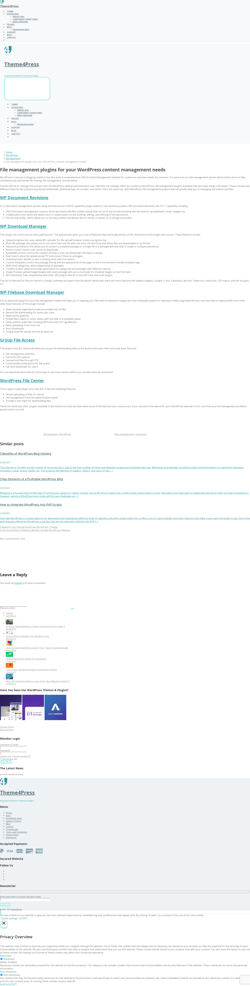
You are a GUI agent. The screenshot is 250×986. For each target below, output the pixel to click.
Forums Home (7, 727)
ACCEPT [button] (23, 918)
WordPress (12, 155)
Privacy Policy (12, 834)
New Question (7, 729)
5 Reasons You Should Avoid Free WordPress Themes (29, 527)
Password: (5, 750)
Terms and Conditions (16, 832)
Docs (8, 815)
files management (124, 434)
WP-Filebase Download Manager (32, 292)
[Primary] (27, 88)
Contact (9, 826)
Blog (8, 823)
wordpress (141, 434)
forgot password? (22, 756)
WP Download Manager (23, 226)
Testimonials (12, 829)
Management (13, 158)
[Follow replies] (21, 566)
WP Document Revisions (24, 197)
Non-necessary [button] (8, 971)
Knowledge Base (14, 818)
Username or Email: (9, 744)
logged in (19, 583)
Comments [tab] (11, 615)
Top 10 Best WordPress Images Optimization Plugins (31, 669)
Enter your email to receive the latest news (20, 896)
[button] (0, 912)
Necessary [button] (5, 955)
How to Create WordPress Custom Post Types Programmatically (37, 647)
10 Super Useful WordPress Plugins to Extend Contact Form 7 (35, 626)
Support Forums (13, 821)
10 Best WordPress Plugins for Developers (26, 658)
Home (9, 152)
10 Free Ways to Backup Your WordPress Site (27, 636)
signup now (5, 756)
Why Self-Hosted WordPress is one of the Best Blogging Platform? (38, 681)
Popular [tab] (9, 613)
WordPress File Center (22, 380)
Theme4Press (9, 6)
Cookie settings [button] (9, 918)
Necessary (9, 959)
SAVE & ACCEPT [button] (8, 984)
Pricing (9, 812)
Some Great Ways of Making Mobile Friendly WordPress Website (35, 530)
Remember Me (10, 759)
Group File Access (17, 340)
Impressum (11, 837)
